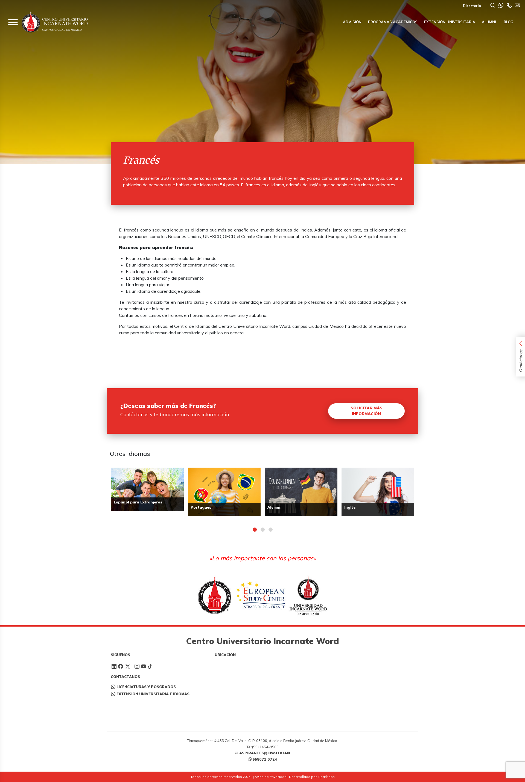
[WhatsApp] (500, 6)
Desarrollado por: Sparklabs (312, 777)
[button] (255, 529)
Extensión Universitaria (449, 22)
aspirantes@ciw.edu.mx (264, 753)
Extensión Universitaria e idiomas (152, 694)
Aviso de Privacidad (271, 777)
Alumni (489, 22)
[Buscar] (492, 6)
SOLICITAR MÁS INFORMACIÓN (367, 411)
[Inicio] (55, 22)
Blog (508, 22)
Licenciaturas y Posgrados (146, 687)
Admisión (352, 22)
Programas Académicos (393, 22)
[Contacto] (509, 6)
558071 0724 (265, 759)
